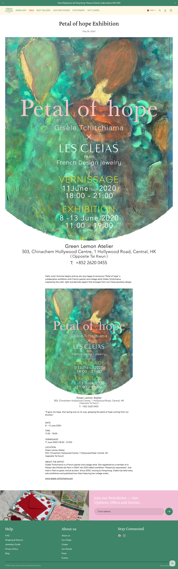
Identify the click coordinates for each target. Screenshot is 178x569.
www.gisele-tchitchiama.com (59, 478)
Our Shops (66, 540)
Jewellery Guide (12, 544)
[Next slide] (175, 3)
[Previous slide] (3, 3)
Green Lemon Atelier (18, 565)
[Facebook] (119, 535)
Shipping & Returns (14, 540)
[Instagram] (124, 535)
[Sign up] (169, 511)
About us (66, 535)
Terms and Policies (166, 566)
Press (64, 553)
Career (65, 544)
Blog (7, 553)
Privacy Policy (11, 549)
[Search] (160, 10)
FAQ (7, 535)
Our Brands (67, 549)
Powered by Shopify (34, 565)
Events (65, 558)
